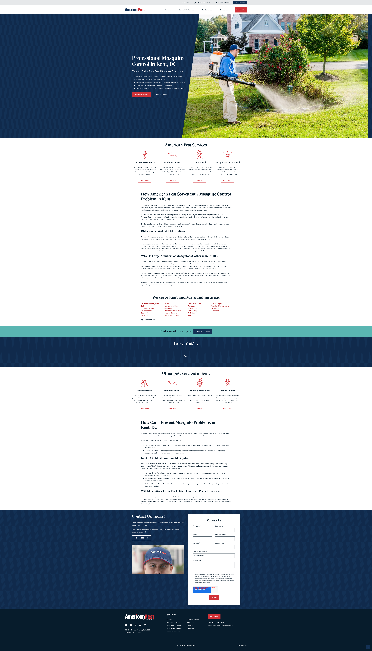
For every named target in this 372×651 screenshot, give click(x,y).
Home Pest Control (173, 622)
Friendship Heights (171, 306)
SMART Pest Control (174, 625)
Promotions (170, 619)
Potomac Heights (194, 308)
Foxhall (166, 303)
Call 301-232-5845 (203, 3)
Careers (190, 625)
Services (168, 10)
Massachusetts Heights (172, 310)
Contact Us (240, 10)
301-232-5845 (217, 623)
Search (186, 3)
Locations (190, 629)
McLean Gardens (170, 313)
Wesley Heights (216, 303)
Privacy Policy (243, 645)
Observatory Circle (194, 303)
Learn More (144, 180)
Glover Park (168, 308)
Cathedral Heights (147, 308)
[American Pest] (135, 9)
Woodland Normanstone (220, 306)
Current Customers (186, 10)
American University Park (150, 303)
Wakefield (191, 315)
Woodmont (215, 310)
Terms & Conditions (173, 632)
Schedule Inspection (141, 94)
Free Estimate (240, 3)
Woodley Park (216, 308)
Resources (224, 10)
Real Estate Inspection (174, 629)
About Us (190, 622)
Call (209, 623)
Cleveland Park (146, 310)
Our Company (207, 10)
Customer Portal (223, 3)
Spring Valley (192, 310)
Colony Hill (144, 313)
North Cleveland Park (172, 315)
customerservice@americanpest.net (220, 625)
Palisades (191, 306)
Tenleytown (192, 313)
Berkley (143, 306)
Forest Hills (144, 315)
